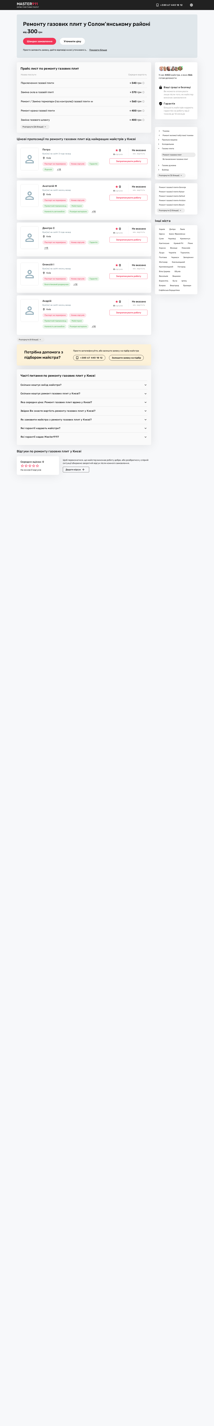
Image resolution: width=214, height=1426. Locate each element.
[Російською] (192, 5)
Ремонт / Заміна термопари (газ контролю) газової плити (56, 101)
